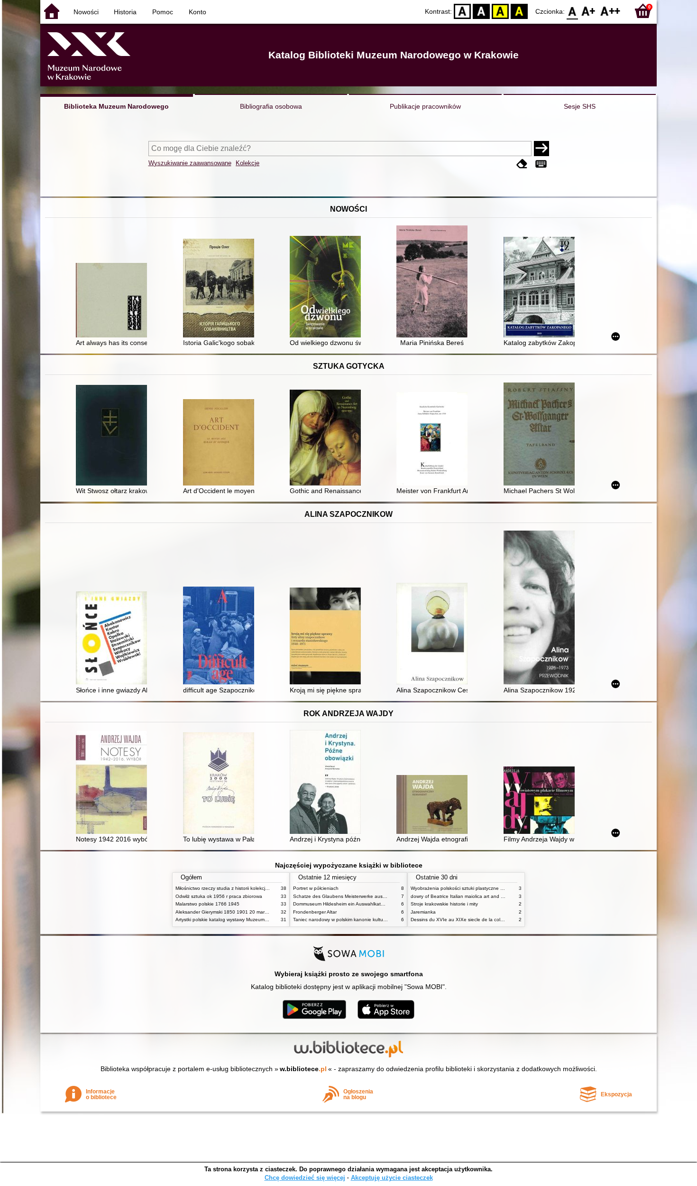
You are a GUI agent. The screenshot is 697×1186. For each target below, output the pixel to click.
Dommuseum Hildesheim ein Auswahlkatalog (341, 903)
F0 (572, 11)
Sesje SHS (580, 106)
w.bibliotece (303, 1069)
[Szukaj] (541, 148)
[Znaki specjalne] (541, 164)
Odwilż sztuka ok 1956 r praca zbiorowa (218, 896)
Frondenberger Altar (315, 912)
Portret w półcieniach (316, 888)
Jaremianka (423, 912)
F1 (588, 11)
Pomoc (162, 12)
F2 (610, 11)
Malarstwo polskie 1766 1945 (207, 903)
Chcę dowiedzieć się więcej (305, 1177)
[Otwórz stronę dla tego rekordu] (114, 301)
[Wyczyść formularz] (522, 164)
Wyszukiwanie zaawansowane (189, 163)
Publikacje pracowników (425, 106)
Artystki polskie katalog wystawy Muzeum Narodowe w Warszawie (246, 919)
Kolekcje (247, 163)
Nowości (86, 12)
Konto (197, 12)
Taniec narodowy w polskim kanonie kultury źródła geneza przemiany (368, 919)
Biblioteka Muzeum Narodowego (116, 106)
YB (500, 11)
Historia (125, 12)
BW (481, 11)
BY (519, 11)
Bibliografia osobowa (271, 106)
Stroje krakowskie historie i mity (444, 903)
